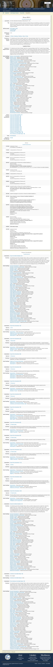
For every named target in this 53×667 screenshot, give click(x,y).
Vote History (12, 135)
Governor (12, 75)
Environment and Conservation (15, 72)
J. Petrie (11, 36)
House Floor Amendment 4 (15, 119)
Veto (11, 137)
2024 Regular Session (14, 13)
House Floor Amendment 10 (15, 126)
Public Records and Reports (15, 93)
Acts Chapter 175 (13, 28)
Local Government (13, 82)
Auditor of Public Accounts (15, 59)
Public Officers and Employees (15, 92)
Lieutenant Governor (14, 80)
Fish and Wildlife (13, 73)
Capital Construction (14, 62)
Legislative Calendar (32, 657)
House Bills (22, 13)
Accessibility (48, 663)
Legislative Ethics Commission (45, 658)
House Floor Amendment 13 (15, 130)
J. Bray (23, 36)
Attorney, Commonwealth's (15, 56)
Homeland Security (13, 109)
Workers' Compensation (14, 106)
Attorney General (13, 58)
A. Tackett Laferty (13, 424)
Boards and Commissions (15, 64)
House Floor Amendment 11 (15, 127)
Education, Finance (13, 68)
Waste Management (13, 418)
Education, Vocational (14, 70)
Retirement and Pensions (14, 97)
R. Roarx (11, 409)
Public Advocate (13, 90)
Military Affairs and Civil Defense (16, 85)
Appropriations (12, 111)
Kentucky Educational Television (45, 657)
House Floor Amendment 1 (15, 116)
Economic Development (14, 65)
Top (23, 144)
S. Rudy (26, 36)
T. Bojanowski (12, 340)
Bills (16, 8)
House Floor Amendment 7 (15, 123)
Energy (11, 71)
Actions (23, 19)
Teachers (11, 350)
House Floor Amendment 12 (15, 128)
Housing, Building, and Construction (16, 77)
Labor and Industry (13, 79)
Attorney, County (13, 57)
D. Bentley (20, 36)
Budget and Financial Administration (16, 60)
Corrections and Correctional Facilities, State (18, 63)
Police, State (12, 86)
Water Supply (12, 419)
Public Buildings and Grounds (15, 91)
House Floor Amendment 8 (15, 124)
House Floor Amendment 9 (15, 125)
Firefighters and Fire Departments (16, 500)
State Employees (13, 101)
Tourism (11, 103)
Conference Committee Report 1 (16, 132)
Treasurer (12, 104)
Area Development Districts (15, 112)
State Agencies (13, 99)
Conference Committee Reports (16, 577)
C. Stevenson (12, 356)
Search (47, 2)
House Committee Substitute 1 (15, 114)
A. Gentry (12, 464)
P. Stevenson (12, 396)
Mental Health (12, 84)
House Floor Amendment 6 (15, 121)
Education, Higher (13, 69)
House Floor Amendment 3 (15, 118)
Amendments (28, 19)
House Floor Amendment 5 (15, 120)
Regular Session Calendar (32, 658)
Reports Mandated (13, 334)
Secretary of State (13, 98)
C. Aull (11, 327)
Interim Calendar (33, 659)
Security (39, 663)
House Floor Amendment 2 (15, 117)
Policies (36, 663)
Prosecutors (12, 89)
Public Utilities (12, 96)
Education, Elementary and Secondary (17, 66)
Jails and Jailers (13, 78)
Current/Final (12, 29)
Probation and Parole (14, 88)
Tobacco (11, 102)
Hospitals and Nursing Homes (15, 76)
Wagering (12, 473)
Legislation (7, 13)
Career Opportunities (20, 658)
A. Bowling (15, 36)
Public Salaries (13, 95)
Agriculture (12, 110)
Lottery (11, 83)
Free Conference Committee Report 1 (17, 133)
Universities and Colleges (15, 105)
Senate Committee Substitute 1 (16, 131)
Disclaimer (43, 663)
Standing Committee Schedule (33, 660)
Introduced (12, 30)
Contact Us (20, 657)
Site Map (20, 659)
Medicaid (11, 108)
